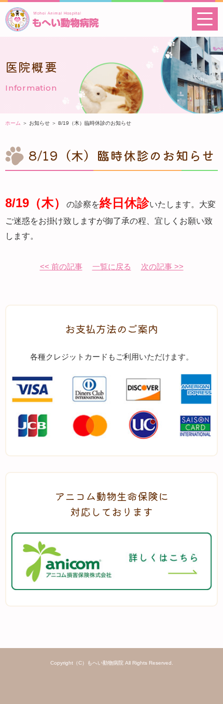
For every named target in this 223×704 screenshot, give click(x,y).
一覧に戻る (111, 266)
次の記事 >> (162, 266)
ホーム (13, 123)
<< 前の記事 (61, 266)
